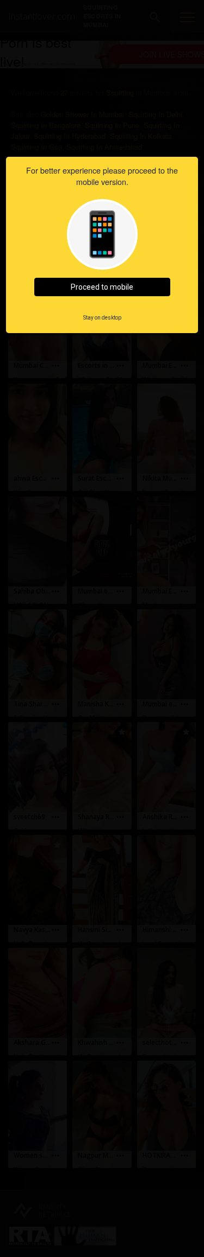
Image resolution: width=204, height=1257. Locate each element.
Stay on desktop (102, 318)
